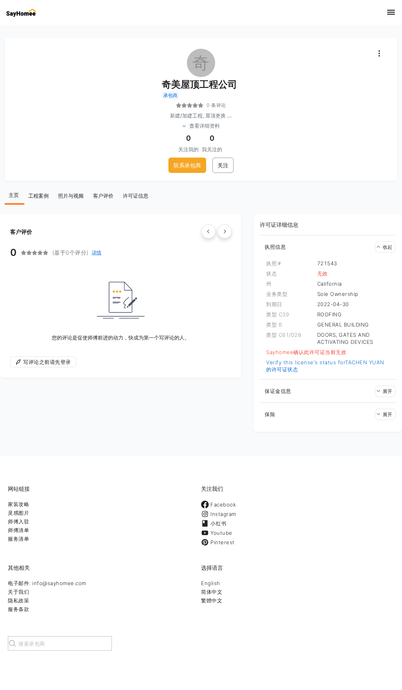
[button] (328, 246)
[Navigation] (391, 13)
